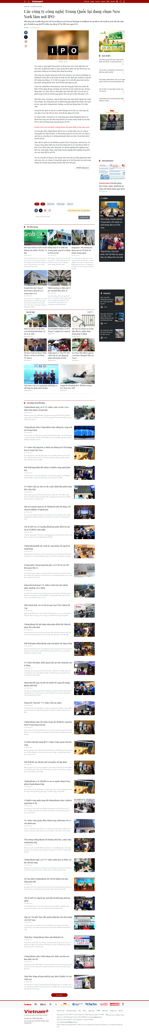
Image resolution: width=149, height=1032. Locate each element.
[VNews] (123, 1004)
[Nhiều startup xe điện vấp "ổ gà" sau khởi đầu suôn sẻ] (59, 278)
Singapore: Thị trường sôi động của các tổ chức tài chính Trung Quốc (81, 250)
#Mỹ (43, 204)
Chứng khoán (36, 7)
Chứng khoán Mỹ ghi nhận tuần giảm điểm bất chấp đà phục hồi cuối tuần (47, 625)
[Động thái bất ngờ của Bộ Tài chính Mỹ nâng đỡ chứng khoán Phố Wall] (84, 688)
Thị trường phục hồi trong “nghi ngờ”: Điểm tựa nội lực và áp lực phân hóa (111, 61)
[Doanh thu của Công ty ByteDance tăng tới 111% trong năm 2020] (35, 278)
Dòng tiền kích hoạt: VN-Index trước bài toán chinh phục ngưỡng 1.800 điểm (46, 586)
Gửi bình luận (84, 217)
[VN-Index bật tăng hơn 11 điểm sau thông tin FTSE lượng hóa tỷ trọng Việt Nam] (84, 453)
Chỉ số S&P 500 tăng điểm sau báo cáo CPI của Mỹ (111, 90)
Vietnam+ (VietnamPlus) (37, 1)
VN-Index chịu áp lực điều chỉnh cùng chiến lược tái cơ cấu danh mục (47, 822)
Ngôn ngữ (91, 1010)
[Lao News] (50, 1004)
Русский (112, 1)
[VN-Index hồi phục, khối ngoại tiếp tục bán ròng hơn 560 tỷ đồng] (84, 668)
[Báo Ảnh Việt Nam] (114, 1004)
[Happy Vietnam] (65, 1004)
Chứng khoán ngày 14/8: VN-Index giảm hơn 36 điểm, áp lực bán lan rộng (47, 861)
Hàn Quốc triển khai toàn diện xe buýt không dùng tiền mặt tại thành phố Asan (107, 317)
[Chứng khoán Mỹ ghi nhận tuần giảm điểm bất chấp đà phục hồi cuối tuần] (84, 630)
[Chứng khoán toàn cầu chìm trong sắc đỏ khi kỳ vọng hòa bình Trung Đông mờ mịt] (84, 727)
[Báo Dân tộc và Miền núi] (26, 1004)
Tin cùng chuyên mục (36, 403)
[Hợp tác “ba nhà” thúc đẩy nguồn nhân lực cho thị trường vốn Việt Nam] (84, 922)
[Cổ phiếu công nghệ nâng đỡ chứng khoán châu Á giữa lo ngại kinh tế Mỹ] (84, 806)
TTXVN (98, 1010)
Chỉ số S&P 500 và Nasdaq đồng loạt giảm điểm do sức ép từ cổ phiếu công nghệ (47, 528)
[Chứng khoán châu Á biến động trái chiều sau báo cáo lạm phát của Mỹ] (84, 962)
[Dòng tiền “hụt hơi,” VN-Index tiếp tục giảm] (84, 708)
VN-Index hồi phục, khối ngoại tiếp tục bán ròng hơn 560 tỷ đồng (48, 664)
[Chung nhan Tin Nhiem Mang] (115, 1014)
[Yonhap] (77, 1004)
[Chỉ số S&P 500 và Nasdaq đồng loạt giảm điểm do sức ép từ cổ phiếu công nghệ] (84, 532)
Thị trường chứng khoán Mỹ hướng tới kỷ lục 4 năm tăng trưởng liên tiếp (47, 841)
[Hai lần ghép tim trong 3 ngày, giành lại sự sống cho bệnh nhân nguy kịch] (112, 172)
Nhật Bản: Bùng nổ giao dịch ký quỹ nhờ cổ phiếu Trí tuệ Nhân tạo (48, 977)
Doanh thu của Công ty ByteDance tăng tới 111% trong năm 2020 (33, 290)
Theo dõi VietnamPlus (74, 210)
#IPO (37, 204)
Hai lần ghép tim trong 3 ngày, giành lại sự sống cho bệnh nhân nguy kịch (112, 186)
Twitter (26, 37)
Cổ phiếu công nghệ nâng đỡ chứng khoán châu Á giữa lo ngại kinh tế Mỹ (48, 801)
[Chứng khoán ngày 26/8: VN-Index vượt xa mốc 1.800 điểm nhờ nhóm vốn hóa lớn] (84, 413)
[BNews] (36, 1004)
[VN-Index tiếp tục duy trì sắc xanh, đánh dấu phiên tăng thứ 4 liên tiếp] (84, 492)
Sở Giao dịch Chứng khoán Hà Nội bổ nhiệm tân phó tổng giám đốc (46, 880)
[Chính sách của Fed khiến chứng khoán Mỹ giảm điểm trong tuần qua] (61, 127)
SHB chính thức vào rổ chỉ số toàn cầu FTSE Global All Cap (47, 606)
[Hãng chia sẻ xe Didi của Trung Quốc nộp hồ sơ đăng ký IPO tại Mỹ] (59, 237)
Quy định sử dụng (71, 1010)
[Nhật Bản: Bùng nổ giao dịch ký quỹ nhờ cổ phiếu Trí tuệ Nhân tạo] (84, 982)
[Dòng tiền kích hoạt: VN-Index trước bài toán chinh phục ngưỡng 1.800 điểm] (84, 590)
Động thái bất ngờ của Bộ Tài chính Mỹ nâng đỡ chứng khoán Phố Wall (47, 684)
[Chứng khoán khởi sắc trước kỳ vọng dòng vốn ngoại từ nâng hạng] (84, 551)
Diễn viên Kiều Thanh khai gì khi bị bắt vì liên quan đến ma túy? (106, 300)
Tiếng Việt (86, 1)
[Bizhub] (43, 1004)
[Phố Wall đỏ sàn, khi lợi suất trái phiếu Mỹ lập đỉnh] (84, 767)
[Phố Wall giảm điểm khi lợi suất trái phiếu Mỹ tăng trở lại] (84, 649)
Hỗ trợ (84, 1010)
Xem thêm (59, 995)
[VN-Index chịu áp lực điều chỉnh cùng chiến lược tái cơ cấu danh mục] (84, 826)
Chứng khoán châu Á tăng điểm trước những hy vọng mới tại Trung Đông (48, 428)
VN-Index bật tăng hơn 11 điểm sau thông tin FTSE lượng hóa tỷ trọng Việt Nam (48, 448)
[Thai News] (55, 1004)
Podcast (106, 293)
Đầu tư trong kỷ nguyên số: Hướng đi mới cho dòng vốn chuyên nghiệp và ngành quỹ (47, 508)
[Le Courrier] (103, 1004)
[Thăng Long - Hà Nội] (117, 1)
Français (97, 1)
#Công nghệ (60, 204)
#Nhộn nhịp (50, 204)
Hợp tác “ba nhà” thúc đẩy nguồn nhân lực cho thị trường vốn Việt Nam (48, 918)
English (92, 1)
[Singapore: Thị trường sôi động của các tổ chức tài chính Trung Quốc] (83, 237)
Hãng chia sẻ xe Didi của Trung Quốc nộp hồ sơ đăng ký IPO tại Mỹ (59, 250)
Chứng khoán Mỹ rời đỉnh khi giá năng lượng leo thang (111, 99)
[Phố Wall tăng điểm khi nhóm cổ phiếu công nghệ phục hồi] (84, 473)
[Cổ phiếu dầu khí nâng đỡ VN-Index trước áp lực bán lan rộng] (84, 747)
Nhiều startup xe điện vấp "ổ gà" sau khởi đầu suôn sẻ (59, 289)
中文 (108, 1)
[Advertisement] (62, 184)
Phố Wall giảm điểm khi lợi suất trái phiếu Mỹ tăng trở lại (48, 643)
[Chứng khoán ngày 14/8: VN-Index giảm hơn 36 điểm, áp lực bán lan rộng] (84, 865)
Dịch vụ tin (105, 1010)
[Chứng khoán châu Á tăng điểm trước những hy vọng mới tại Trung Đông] (84, 433)
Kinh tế (26, 7)
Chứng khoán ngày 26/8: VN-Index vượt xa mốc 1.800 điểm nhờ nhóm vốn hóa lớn (46, 408)
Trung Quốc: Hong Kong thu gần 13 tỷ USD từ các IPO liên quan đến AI (46, 566)
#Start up (70, 204)
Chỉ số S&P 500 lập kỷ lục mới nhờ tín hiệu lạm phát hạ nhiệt (47, 899)
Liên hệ (121, 1010)
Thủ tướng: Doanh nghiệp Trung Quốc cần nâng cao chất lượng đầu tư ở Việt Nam (111, 223)
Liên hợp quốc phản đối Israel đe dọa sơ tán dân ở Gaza (106, 332)
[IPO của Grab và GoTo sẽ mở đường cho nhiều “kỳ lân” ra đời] (35, 237)
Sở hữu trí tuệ (60, 1010)
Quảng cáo (113, 1010)
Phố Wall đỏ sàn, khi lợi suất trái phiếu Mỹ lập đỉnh (45, 762)
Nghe (105, 307)
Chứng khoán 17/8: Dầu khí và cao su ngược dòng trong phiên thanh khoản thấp (47, 782)
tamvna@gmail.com (96, 1017)
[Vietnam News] (91, 1004)
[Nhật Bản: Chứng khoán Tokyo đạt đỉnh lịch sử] (84, 943)
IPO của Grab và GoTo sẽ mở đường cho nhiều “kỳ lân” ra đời (35, 250)
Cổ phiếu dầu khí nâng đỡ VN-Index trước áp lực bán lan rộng (47, 743)
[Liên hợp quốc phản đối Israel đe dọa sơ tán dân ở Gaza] (119, 333)
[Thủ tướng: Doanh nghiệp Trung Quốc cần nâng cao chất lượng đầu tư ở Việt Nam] (112, 209)
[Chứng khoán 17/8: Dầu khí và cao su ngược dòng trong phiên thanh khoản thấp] (84, 787)
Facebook (26, 32)
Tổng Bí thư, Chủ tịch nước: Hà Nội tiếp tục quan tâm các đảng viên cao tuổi (111, 254)
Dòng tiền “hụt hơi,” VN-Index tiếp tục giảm (42, 702)
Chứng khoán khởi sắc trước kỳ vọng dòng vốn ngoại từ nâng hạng (47, 547)
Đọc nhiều (106, 56)
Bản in (26, 41)
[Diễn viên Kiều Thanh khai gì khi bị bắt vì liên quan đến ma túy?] (119, 300)
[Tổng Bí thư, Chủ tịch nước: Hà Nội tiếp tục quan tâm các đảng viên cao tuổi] (112, 241)
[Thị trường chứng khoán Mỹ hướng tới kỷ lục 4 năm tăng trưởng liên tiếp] (84, 845)
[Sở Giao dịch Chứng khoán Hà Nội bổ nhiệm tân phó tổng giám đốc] (84, 884)
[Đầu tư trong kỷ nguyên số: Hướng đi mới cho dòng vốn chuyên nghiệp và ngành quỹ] (84, 512)
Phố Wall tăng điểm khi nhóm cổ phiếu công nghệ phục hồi (47, 468)
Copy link (26, 46)
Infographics (107, 161)
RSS (80, 1010)
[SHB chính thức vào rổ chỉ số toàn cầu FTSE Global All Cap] (84, 611)
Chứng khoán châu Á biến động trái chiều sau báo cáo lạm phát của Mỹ (46, 957)
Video (105, 198)
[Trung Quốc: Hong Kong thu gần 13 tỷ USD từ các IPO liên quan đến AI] (84, 570)
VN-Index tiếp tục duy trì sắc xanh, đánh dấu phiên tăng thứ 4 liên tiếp (48, 488)
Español (103, 1)
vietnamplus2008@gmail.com (69, 1022)
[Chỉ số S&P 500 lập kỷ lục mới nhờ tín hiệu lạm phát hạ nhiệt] (84, 903)
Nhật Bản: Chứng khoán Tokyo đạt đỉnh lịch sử (43, 937)
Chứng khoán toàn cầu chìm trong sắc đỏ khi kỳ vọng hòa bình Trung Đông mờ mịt (48, 723)
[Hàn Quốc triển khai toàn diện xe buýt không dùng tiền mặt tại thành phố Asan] (119, 317)
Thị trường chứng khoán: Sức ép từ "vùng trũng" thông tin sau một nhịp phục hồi (112, 80)
